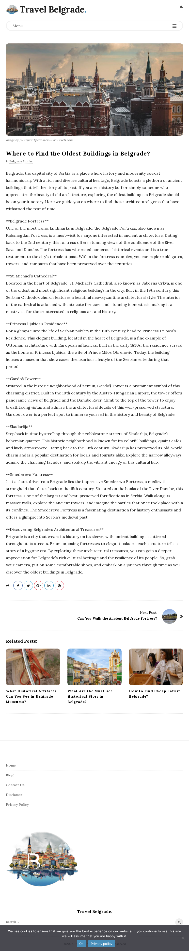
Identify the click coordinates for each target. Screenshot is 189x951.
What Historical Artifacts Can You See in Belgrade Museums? (31, 696)
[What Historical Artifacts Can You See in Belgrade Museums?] (33, 667)
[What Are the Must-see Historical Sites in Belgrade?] (94, 667)
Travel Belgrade (51, 9)
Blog (10, 775)
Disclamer (14, 795)
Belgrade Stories (21, 161)
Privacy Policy (17, 804)
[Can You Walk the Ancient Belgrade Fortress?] (169, 616)
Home (11, 765)
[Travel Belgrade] (12, 9)
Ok (81, 944)
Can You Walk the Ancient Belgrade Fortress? (117, 618)
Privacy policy (101, 944)
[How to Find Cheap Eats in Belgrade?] (156, 667)
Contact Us (15, 785)
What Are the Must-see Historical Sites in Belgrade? (90, 696)
